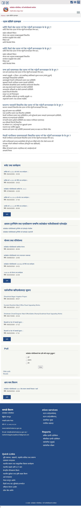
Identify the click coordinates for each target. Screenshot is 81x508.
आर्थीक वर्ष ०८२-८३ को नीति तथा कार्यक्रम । (16, 206)
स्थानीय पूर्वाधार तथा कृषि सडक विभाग (15, 474)
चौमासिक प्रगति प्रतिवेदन (51, 439)
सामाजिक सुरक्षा (48, 420)
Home (3, 15)
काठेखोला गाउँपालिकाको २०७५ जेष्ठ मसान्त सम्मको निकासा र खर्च (21, 389)
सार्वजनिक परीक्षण (48, 445)
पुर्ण (28, 357)
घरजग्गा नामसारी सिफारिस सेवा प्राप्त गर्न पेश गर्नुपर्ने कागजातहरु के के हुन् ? (33, 105)
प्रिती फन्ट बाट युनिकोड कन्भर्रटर (14, 484)
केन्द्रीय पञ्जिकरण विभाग (11, 470)
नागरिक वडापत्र (48, 423)
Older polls (6, 371)
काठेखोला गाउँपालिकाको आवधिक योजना (14, 247)
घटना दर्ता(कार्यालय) (49, 413)
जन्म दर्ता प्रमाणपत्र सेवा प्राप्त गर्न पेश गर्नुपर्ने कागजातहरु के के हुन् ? (30, 70)
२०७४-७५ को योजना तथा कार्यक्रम (13, 272)
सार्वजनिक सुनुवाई (48, 442)
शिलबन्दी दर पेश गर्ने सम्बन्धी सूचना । (13, 322)
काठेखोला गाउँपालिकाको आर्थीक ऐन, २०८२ (15, 189)
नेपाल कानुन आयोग (9, 480)
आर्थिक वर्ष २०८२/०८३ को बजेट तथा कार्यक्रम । (17, 197)
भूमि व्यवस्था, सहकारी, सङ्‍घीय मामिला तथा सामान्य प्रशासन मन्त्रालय (19, 458)
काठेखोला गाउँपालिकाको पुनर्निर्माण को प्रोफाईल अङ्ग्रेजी (18, 232)
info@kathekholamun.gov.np (16, 432)
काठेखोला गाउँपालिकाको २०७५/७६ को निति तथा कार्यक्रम (19, 264)
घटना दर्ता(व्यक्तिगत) (50, 417)
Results (5, 374)
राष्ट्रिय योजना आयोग (10, 487)
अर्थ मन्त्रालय (7, 477)
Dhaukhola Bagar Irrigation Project (15, 296)
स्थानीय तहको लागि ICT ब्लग (12, 467)
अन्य (7, 214)
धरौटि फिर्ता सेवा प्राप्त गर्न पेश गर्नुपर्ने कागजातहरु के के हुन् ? (27, 27)
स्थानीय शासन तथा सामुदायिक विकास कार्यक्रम (18, 464)
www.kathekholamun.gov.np (11, 428)
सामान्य (29, 360)
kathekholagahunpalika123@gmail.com (15, 435)
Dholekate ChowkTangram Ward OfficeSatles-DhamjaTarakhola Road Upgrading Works (33, 314)
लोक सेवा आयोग (8, 490)
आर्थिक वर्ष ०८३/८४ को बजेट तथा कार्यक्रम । (16, 172)
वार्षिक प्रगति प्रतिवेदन (50, 435)
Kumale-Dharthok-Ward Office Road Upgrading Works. (22, 305)
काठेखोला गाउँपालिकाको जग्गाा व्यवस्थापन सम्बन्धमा (17, 255)
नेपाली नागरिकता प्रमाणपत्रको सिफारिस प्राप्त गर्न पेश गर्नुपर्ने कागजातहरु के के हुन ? (37, 135)
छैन (29, 363)
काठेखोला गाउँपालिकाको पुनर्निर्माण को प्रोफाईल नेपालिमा (17, 228)
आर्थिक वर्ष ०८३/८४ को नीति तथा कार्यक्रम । (16, 180)
